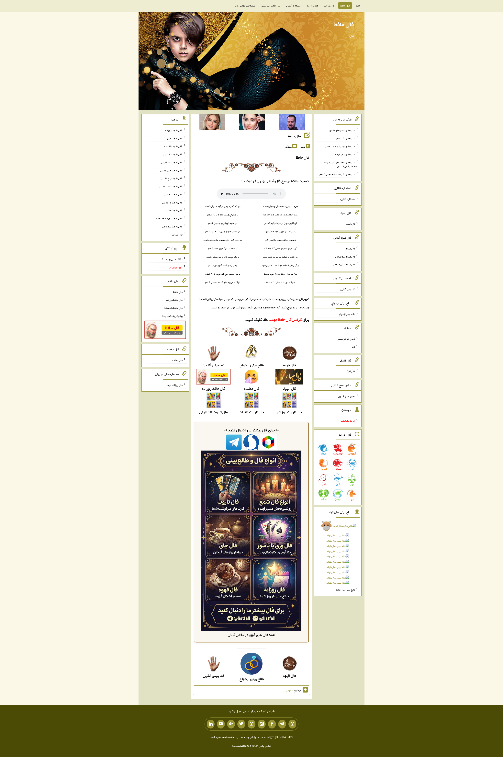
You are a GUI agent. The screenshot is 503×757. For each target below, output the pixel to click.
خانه (358, 5)
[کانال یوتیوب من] (221, 724)
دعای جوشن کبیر (346, 338)
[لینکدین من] (211, 724)
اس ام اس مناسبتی (270, 5)
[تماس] (251, 724)
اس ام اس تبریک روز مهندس (340, 146)
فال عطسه (177, 360)
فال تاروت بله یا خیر (172, 226)
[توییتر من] (241, 724)
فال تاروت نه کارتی (173, 194)
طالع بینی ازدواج (347, 314)
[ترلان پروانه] (252, 123)
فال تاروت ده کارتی (172, 202)
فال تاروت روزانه (174, 130)
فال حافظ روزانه (174, 300)
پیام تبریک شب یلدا (172, 316)
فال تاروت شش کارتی (171, 186)
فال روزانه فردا (175, 385)
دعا (353, 346)
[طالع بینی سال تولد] (338, 555)
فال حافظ (345, 5)
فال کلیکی (350, 371)
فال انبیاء (350, 223)
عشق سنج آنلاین (346, 396)
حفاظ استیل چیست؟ (172, 259)
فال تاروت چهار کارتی (171, 170)
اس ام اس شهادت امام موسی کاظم (337, 174)
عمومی (289, 690)
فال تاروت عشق (174, 210)
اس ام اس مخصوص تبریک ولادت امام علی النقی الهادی (339, 164)
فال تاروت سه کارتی (172, 162)
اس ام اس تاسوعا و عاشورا (341, 130)
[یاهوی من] (292, 724)
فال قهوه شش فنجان (344, 264)
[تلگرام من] (282, 724)
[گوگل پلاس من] (231, 724)
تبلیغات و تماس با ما (245, 5)
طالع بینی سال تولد (345, 589)
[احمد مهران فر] (292, 123)
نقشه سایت (238, 746)
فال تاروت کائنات (173, 146)
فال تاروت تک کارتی (172, 154)
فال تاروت (329, 5)
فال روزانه (312, 5)
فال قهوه (350, 248)
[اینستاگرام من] (262, 724)
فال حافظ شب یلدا (173, 308)
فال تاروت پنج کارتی (172, 178)
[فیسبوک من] (272, 724)
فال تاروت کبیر (175, 138)
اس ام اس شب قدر (345, 138)
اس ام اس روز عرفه (345, 154)
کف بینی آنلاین (347, 289)
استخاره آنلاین (293, 5)
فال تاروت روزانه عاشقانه (169, 218)
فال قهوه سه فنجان (345, 256)
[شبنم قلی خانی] (212, 123)
